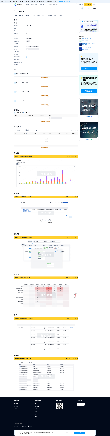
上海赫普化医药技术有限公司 (33, 46)
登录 (94, 4)
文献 (36, 411)
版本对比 (42, 4)
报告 (36, 414)
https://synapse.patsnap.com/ (63, 1)
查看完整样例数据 (73, 156)
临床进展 (37, 406)
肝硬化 (28, 41)
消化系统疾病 (29, 38)
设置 (67, 433)
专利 (36, 409)
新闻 (36, 416)
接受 (80, 433)
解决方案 (16, 403)
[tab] (16, 15)
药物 (36, 403)
